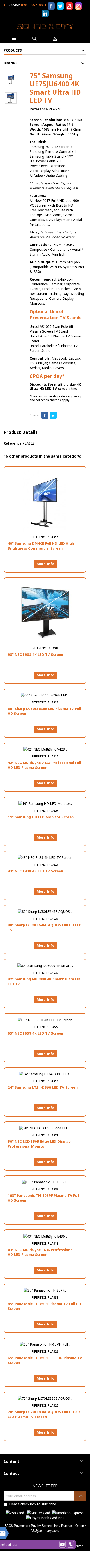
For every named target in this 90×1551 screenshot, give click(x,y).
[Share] (44, 415)
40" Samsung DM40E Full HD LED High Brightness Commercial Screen (41, 545)
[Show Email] (62, 1544)
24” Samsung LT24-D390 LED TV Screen (43, 1087)
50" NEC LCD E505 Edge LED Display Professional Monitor (39, 1143)
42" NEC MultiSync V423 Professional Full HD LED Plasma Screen (44, 765)
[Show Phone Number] (71, 1544)
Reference (39, 109)
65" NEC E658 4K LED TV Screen (35, 1033)
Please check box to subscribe (32, 1504)
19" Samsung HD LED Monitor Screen (41, 816)
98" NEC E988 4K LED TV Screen (35, 654)
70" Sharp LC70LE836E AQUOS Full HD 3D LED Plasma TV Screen (44, 1414)
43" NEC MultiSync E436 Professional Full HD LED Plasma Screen (44, 1252)
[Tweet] (53, 415)
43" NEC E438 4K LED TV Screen (35, 870)
